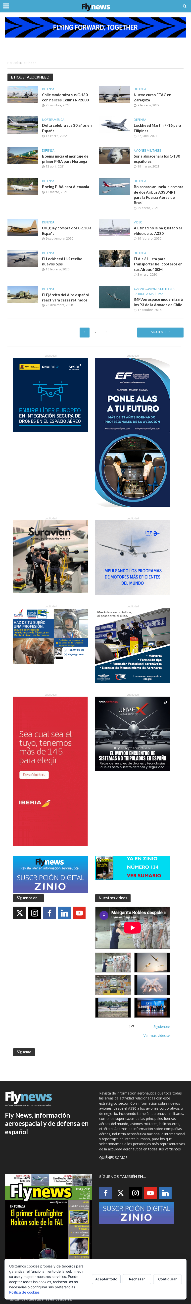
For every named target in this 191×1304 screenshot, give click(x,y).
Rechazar (137, 1279)
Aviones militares (147, 151)
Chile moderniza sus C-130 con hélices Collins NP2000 (65, 97)
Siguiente (159, 332)
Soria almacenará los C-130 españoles (157, 159)
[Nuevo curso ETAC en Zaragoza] (114, 94)
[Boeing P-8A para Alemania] (22, 186)
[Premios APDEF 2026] (152, 1008)
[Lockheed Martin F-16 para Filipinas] (114, 124)
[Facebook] (49, 913)
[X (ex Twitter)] (19, 913)
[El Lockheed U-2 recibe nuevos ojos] (22, 258)
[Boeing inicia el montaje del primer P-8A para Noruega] (22, 155)
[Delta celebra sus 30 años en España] (22, 124)
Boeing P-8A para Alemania (65, 186)
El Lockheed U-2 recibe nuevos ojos (62, 261)
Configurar (167, 1279)
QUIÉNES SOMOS (113, 1157)
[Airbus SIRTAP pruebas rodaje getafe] (113, 1008)
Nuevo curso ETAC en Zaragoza (152, 97)
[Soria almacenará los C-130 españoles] (114, 155)
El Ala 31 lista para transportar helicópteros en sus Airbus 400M (158, 264)
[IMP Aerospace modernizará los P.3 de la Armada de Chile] (114, 296)
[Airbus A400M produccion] (113, 985)
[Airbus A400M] (152, 985)
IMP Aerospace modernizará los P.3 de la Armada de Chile (158, 302)
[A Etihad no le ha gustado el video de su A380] (114, 227)
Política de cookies (24, 1292)
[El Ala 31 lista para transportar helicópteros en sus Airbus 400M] (114, 258)
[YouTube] (79, 913)
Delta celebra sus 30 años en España (67, 128)
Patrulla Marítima (148, 294)
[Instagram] (34, 913)
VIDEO (138, 222)
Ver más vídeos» (156, 1035)
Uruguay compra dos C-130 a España (66, 230)
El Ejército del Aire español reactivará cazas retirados (65, 297)
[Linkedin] (64, 913)
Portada (13, 62)
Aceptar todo (106, 1279)
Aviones (140, 289)
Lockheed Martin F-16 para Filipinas (157, 128)
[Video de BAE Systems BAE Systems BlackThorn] (152, 963)
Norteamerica (53, 120)
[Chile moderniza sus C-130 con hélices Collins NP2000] (22, 94)
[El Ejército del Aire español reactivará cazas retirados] (22, 294)
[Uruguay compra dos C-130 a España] (22, 227)
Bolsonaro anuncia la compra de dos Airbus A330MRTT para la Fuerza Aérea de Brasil (158, 194)
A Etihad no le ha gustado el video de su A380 (158, 230)
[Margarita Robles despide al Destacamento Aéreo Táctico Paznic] (113, 963)
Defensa (48, 89)
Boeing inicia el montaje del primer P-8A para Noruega (66, 159)
